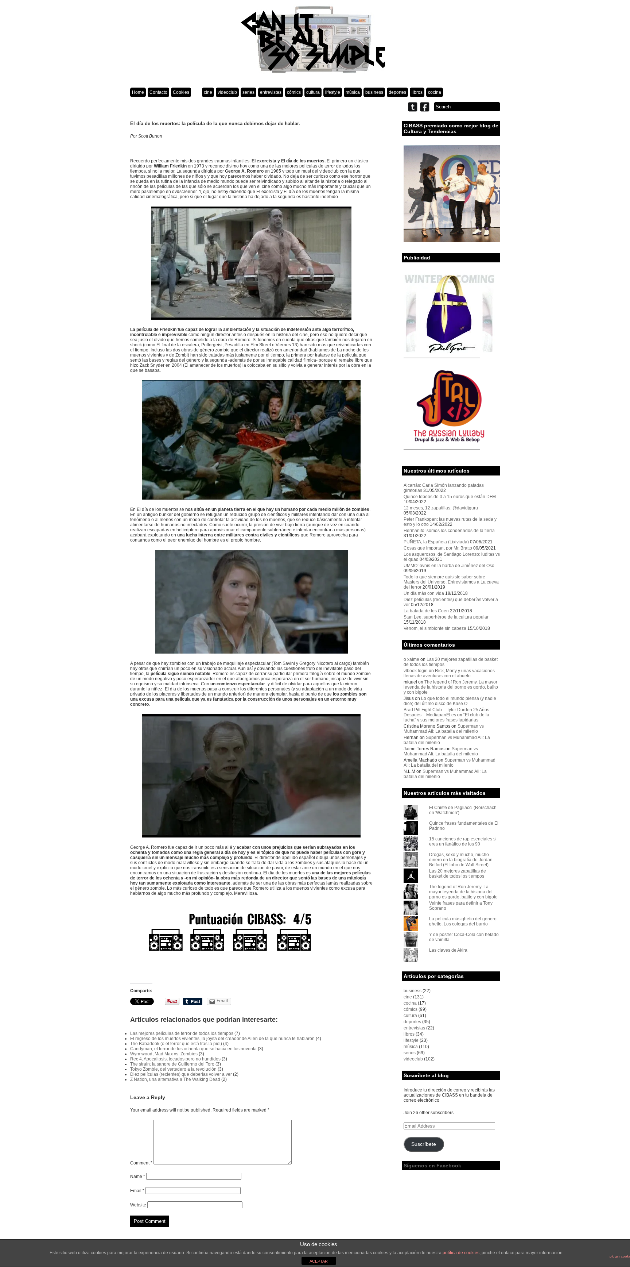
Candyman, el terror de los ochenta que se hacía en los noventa (193, 1048)
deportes (397, 92)
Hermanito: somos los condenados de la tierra (449, 530)
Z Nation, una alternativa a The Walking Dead (175, 1079)
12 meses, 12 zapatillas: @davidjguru (441, 508)
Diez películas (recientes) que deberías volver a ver (181, 1074)
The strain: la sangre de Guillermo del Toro (172, 1064)
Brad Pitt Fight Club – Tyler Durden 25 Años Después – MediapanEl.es (446, 712)
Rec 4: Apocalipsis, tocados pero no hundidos (175, 1059)
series (248, 92)
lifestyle (332, 92)
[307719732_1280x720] (251, 775)
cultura (313, 92)
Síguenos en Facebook (432, 1165)
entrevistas (270, 92)
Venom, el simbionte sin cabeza (435, 628)
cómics (294, 92)
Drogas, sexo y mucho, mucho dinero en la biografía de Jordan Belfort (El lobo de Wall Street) (461, 859)
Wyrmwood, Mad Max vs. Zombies (164, 1053)
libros (417, 92)
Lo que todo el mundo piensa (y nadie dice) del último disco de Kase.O (450, 701)
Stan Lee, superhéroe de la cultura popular (446, 617)
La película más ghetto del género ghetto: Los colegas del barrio (463, 921)
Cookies (181, 92)
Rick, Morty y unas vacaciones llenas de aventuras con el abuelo (449, 673)
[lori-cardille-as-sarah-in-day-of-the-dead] (251, 602)
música (353, 92)
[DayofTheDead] (251, 440)
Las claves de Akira (448, 950)
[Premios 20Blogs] (452, 240)
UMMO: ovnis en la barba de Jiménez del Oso (449, 565)
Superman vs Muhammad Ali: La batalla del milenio (444, 729)
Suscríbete (423, 1144)
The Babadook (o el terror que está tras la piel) (176, 1043)
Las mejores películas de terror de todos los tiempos (181, 1033)
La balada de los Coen (426, 610)
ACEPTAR (319, 1261)
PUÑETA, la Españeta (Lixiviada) (436, 541)
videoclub (227, 92)
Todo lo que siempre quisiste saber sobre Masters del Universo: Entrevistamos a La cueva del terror (451, 582)
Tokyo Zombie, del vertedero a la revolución (173, 1069)
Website (138, 1205)
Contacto (158, 92)
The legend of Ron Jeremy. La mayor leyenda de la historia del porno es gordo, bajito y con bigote (451, 687)
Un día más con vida (424, 593)
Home (138, 92)
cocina (434, 92)
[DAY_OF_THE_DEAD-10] (251, 263)
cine (208, 92)
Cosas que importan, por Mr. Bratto (438, 548)
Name (137, 1176)
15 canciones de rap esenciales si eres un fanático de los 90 (463, 841)
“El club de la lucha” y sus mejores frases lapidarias (446, 717)
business (374, 92)
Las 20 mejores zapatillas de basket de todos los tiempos (457, 874)
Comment (141, 1163)
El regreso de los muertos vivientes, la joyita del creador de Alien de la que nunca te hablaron (222, 1038)
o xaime (411, 659)
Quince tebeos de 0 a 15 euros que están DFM (450, 496)
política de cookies (461, 1252)
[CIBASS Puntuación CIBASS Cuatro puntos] (251, 939)
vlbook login (416, 670)
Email (137, 1190)
